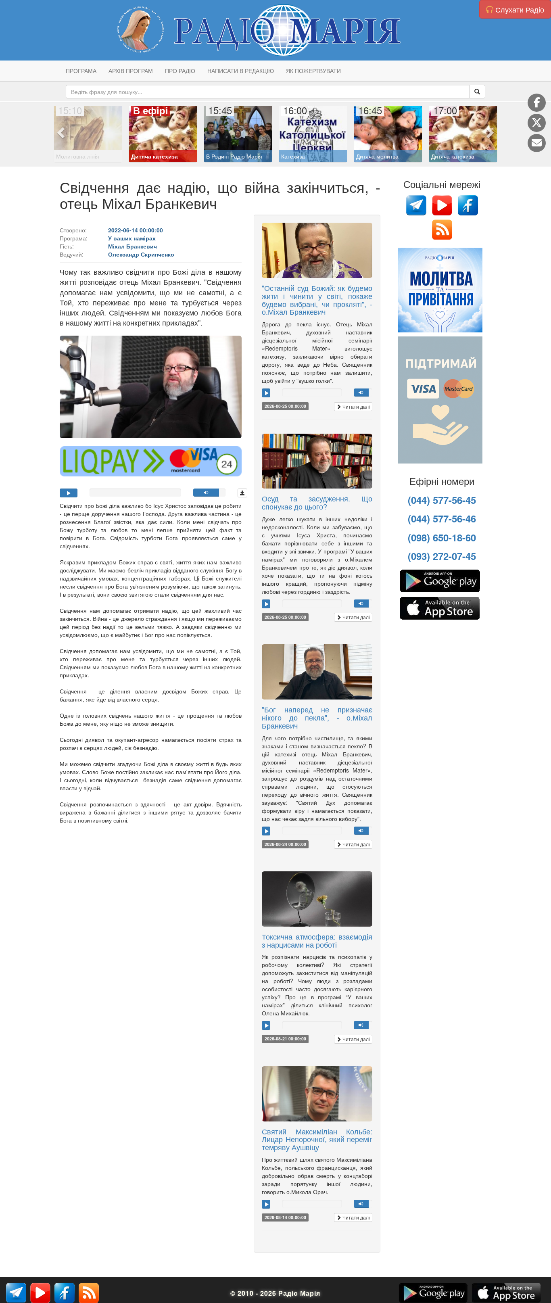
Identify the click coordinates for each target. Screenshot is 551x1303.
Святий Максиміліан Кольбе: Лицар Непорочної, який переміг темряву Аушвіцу (317, 1139)
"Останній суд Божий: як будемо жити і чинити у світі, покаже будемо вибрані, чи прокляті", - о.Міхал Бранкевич (317, 299)
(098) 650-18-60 (442, 537)
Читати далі (355, 406)
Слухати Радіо (518, 9)
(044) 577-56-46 (442, 518)
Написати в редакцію (240, 71)
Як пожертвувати (313, 71)
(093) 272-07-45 (442, 556)
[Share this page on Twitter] (537, 123)
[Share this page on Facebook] (537, 103)
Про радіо (180, 71)
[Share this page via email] (537, 143)
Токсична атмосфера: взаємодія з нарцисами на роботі (317, 940)
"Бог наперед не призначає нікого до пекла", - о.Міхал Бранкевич (317, 717)
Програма (81, 71)
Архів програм (131, 71)
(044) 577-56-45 (442, 500)
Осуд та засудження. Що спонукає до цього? (317, 502)
